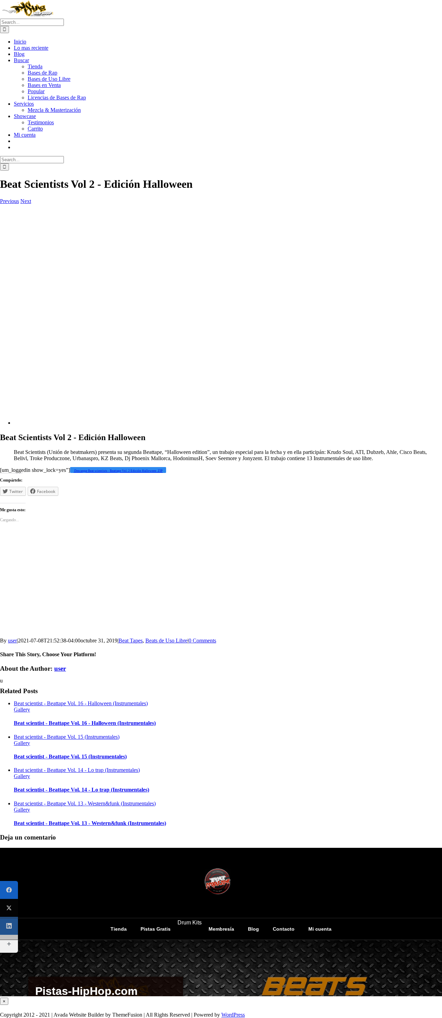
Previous (9, 201)
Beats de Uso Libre (166, 640)
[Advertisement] (207, 310)
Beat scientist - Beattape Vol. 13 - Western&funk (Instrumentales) (85, 803)
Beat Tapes (130, 640)
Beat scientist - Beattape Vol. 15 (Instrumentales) (66, 737)
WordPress (233, 1015)
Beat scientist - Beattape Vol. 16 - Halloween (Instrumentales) (81, 703)
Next (25, 201)
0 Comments (202, 640)
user (12, 640)
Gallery (22, 709)
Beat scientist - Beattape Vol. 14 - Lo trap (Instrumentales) (77, 770)
